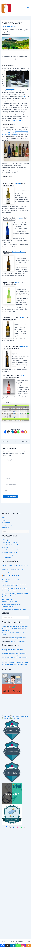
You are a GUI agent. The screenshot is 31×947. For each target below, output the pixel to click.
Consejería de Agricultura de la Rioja (11, 550)
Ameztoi (23, 375)
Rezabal (20, 218)
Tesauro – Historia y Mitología (9, 552)
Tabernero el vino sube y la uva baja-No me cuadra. (15, 588)
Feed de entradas (6, 522)
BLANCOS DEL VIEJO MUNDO (9, 601)
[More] (25, 431)
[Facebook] (5, 431)
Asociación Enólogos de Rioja (9, 542)
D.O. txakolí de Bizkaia (13, 132)
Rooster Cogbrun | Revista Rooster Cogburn (13, 569)
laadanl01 (4, 626)
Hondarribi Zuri (10, 89)
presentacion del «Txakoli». (17, 120)
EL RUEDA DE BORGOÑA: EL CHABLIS (11, 604)
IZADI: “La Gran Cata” (7, 599)
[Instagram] (22, 431)
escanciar (24, 96)
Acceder (4, 520)
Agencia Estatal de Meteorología (10, 545)
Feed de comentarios (7, 525)
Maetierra (18, 183)
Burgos (15, 134)
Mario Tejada (5, 628)
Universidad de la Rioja (7, 555)
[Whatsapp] (18, 431)
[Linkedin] (12, 431)
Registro (4, 517)
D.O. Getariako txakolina (21, 131)
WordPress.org (5, 527)
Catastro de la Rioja (7, 557)
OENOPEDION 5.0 (11, 576)
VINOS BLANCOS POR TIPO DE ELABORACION (14, 609)
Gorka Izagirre (23, 346)
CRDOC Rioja (5, 540)
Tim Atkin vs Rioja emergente (9, 590)
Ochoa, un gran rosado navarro (18, 641)
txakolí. (18, 60)
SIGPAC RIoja (5, 547)
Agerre (17, 283)
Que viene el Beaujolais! (7, 606)
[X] (8, 431)
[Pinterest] (15, 431)
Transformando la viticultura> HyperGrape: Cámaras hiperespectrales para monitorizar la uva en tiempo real (15, 595)
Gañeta (22, 317)
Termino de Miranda (18, 252)
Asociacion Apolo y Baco (8, 572)
